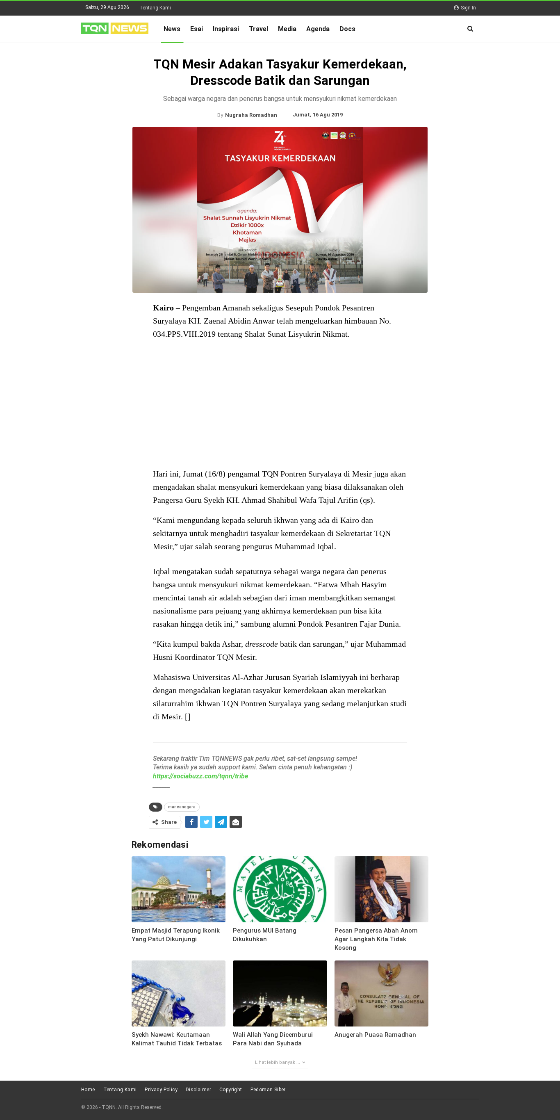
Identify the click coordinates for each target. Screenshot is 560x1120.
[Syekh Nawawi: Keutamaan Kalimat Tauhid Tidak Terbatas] (179, 993)
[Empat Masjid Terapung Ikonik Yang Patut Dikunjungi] (179, 889)
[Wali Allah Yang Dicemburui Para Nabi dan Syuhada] (280, 993)
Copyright (230, 1090)
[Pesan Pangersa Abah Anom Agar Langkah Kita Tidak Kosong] (382, 889)
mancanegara (182, 807)
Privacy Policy (161, 1090)
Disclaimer (198, 1090)
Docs (347, 29)
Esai (196, 29)
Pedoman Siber (268, 1090)
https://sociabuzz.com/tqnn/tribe (200, 776)
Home (88, 1090)
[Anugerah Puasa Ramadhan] (382, 993)
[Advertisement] (280, 404)
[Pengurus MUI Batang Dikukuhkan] (280, 889)
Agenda (318, 29)
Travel (258, 29)
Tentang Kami (155, 8)
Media (287, 29)
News (172, 29)
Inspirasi (226, 29)
